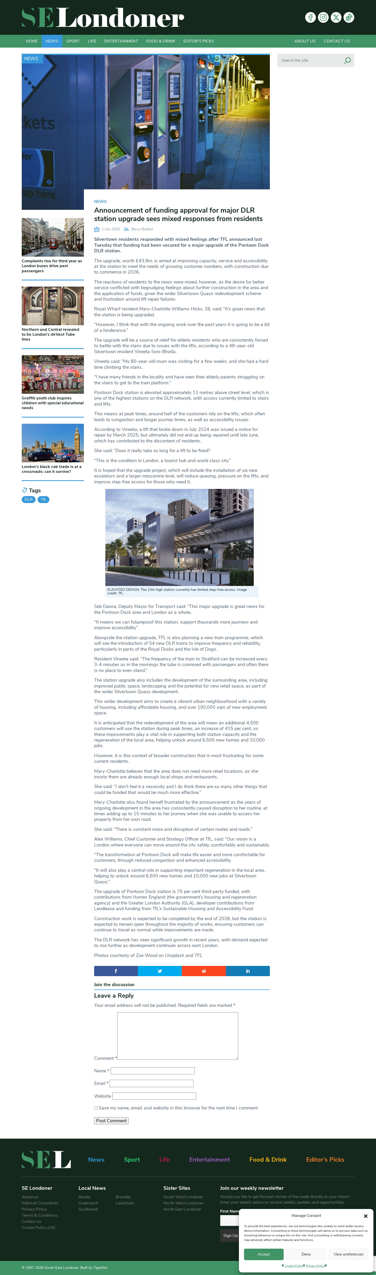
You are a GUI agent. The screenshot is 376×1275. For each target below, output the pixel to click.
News (52, 41)
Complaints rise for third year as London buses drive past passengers (52, 266)
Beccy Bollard (142, 229)
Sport (73, 41)
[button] (365, 1215)
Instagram (323, 17)
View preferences (348, 1254)
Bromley (123, 1197)
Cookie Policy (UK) (39, 1227)
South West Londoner (183, 1197)
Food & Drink (160, 41)
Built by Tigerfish (93, 1267)
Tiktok (349, 17)
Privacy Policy (315, 1266)
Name (101, 1071)
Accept (264, 1254)
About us (305, 41)
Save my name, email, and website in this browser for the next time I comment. (179, 1108)
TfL (44, 499)
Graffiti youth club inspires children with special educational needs (53, 403)
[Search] (347, 60)
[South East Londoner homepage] (103, 17)
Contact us (337, 41)
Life (92, 41)
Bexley (85, 1197)
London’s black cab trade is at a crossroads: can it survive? (52, 469)
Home (32, 41)
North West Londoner (183, 1203)
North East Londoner (182, 1209)
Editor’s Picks (325, 1160)
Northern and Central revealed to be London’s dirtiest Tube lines (50, 334)
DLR (29, 499)
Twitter (336, 17)
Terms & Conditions (40, 1215)
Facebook (310, 17)
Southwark (88, 1209)
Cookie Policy (294, 1266)
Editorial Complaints (40, 1203)
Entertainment (121, 41)
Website (102, 1096)
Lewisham (125, 1203)
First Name (230, 1211)
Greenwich (88, 1203)
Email (101, 1083)
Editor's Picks (198, 41)
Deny (306, 1254)
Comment (105, 1058)
